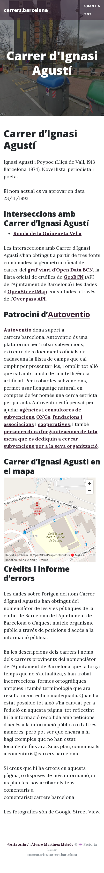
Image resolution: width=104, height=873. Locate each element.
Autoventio (69, 314)
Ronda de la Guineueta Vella (47, 233)
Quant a (92, 6)
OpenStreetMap (27, 291)
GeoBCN (74, 277)
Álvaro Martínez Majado (52, 844)
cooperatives (54, 424)
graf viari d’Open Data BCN (60, 270)
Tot (88, 14)
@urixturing (18, 844)
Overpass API (29, 299)
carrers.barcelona (26, 10)
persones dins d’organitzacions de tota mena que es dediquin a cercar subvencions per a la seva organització (51, 438)
